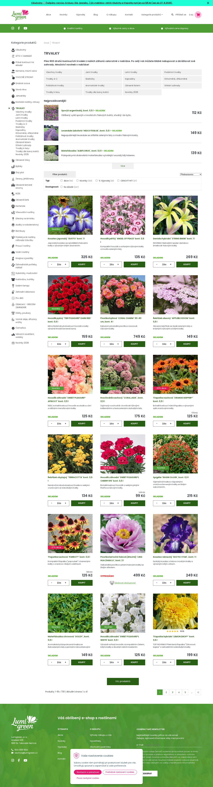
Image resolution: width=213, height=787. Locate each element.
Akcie (60, 735)
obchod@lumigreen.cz (26, 752)
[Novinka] (70, 219)
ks (60, 264)
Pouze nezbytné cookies (88, 778)
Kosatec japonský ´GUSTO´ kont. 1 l (66, 238)
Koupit (81, 264)
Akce (48, 14)
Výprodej (80, 14)
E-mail (139, 744)
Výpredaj (62, 746)
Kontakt (61, 758)
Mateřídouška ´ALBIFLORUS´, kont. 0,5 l (81, 150)
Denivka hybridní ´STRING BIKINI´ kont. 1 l (174, 238)
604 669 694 (21, 749)
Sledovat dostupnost (125, 582)
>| (198, 692)
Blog (60, 752)
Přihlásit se (181, 14)
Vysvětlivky (95, 741)
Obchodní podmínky (100, 746)
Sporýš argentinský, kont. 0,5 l (77, 110)
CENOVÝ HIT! (129, 180)
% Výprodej (106, 180)
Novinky (63, 14)
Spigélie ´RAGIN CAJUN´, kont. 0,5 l (171, 477)
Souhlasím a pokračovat (88, 772)
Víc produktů (122, 681)
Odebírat (147, 774)
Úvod (46, 42)
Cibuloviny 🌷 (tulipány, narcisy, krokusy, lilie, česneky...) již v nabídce (67, 2)
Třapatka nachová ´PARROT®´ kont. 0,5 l (69, 556)
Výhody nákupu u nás (101, 735)
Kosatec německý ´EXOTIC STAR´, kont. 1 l (174, 556)
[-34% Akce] (122, 458)
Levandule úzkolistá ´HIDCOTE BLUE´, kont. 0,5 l (85, 130)
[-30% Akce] (175, 378)
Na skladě (71, 186)
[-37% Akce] (70, 538)
